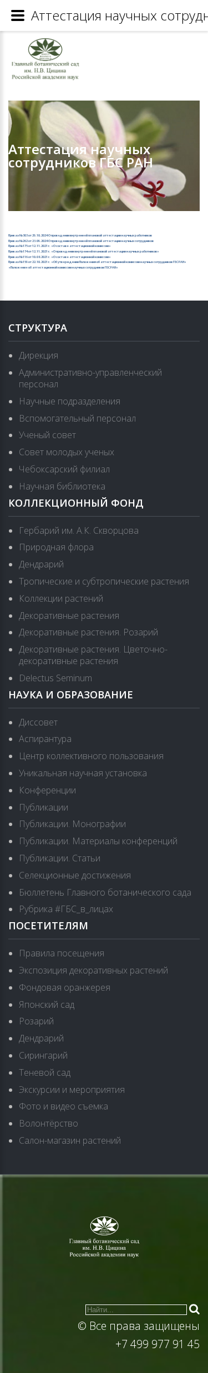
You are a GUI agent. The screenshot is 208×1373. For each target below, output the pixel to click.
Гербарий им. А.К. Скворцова (79, 530)
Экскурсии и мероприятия (72, 1089)
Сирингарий (43, 1055)
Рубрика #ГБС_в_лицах (66, 909)
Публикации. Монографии (72, 824)
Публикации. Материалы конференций (98, 841)
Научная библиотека (62, 486)
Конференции (47, 790)
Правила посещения (61, 953)
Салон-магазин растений (70, 1140)
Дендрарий (41, 564)
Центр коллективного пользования (91, 756)
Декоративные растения (69, 615)
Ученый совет (47, 435)
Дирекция (38, 355)
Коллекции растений (61, 598)
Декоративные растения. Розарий (88, 632)
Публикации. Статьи (59, 858)
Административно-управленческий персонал (90, 378)
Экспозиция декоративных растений (93, 970)
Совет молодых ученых (66, 452)
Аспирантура (45, 739)
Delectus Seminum (55, 678)
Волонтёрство (48, 1123)
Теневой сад (44, 1072)
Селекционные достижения (75, 875)
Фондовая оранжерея (64, 987)
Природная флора (56, 547)
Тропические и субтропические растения (104, 581)
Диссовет (38, 722)
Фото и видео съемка (63, 1106)
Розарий (36, 1021)
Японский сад (46, 1004)
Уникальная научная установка (83, 773)
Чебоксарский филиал (64, 469)
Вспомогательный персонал (77, 418)
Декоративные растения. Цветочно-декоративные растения (93, 655)
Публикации (43, 807)
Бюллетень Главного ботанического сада (105, 892)
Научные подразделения (69, 401)
